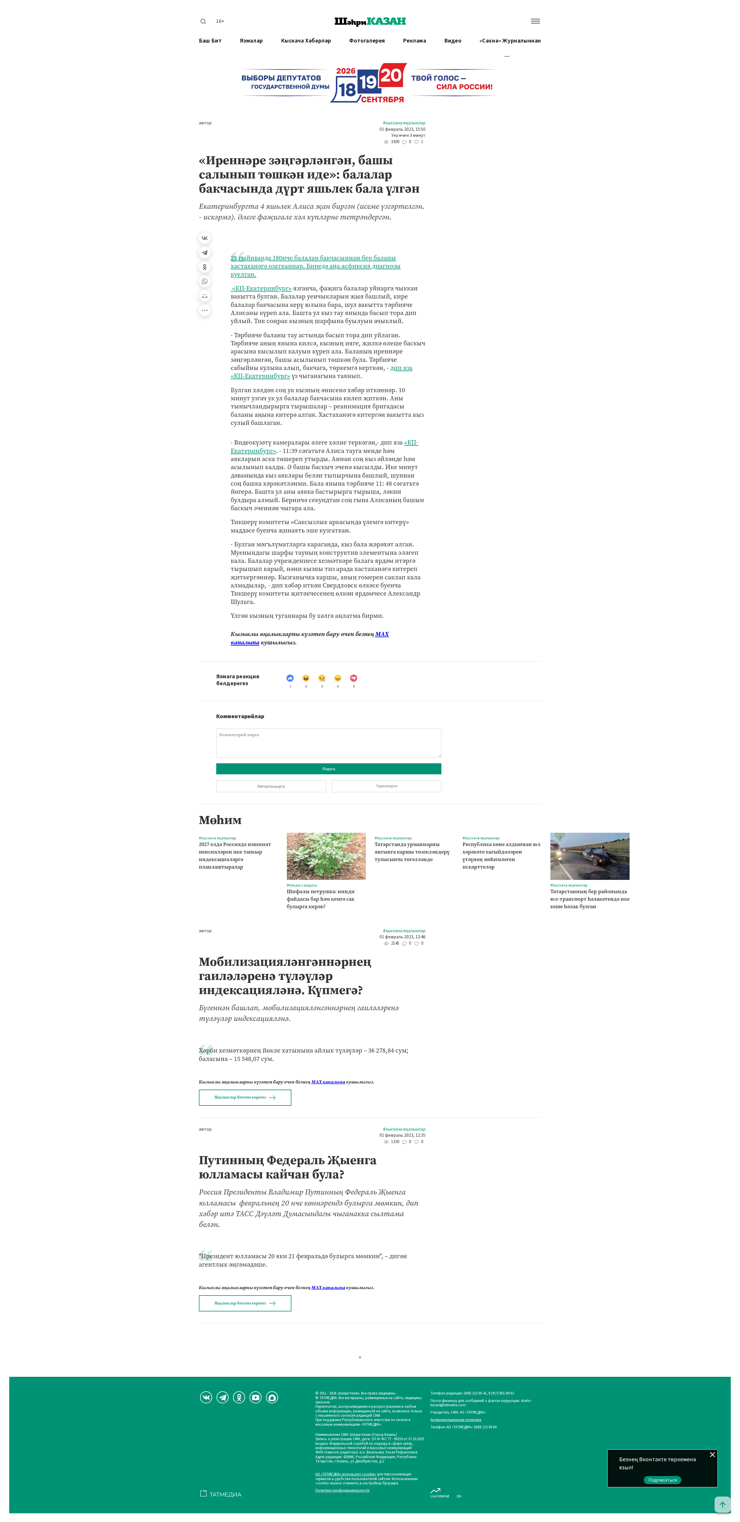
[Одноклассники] (204, 267)
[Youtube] (255, 1397)
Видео (452, 41)
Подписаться (662, 1480)
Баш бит (210, 41)
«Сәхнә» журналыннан (510, 41)
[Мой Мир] (204, 296)
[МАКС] (272, 1397)
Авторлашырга (271, 786)
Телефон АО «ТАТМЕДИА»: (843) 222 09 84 (463, 1427)
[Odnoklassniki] (239, 1397)
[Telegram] (204, 252)
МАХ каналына (328, 1082)
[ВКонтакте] (204, 238)
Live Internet (439, 1496)
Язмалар (251, 41)
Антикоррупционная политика (455, 1420)
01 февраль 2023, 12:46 (403, 937)
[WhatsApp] (204, 281)
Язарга (328, 768)
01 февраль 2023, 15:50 (403, 129)
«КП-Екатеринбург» (261, 288)
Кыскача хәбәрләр (306, 41)
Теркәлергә (386, 786)
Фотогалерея (367, 41)
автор (205, 123)
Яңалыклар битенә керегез (240, 1097)
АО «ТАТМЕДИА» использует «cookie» (345, 1474)
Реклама (414, 41)
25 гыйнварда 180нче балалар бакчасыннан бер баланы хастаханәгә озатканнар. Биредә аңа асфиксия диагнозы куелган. (316, 266)
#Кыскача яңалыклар (404, 123)
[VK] (206, 1397)
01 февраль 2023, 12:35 (403, 1135)
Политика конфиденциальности (342, 1490)
